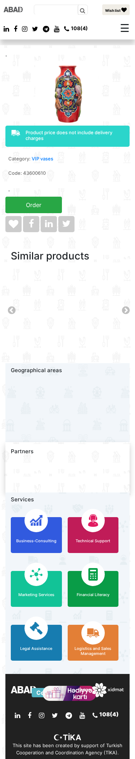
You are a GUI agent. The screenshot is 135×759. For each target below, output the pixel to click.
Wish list (113, 10)
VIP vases (42, 158)
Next (125, 309)
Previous (10, 309)
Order (33, 205)
